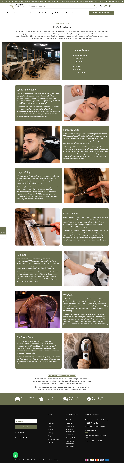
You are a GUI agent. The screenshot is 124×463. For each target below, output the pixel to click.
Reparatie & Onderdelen (70, 442)
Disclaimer (69, 435)
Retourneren (70, 426)
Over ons (75, 13)
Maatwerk (51, 1)
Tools (65, 13)
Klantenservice (70, 446)
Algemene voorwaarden (70, 430)
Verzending (69, 423)
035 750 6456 (92, 423)
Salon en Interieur (86, 1)
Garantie (69, 420)
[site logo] (16, 8)
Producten (51, 423)
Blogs (49, 436)
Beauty (101, 1)
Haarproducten (114, 1)
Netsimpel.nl (57, 459)
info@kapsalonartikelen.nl (96, 426)
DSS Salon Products (25, 415)
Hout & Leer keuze (53, 439)
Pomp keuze (51, 442)
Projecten (51, 429)
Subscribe (26, 427)
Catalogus (51, 433)
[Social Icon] (15, 437)
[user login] (101, 6)
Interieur (50, 420)
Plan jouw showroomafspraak (100, 12)
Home (9, 13)
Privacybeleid (70, 438)
